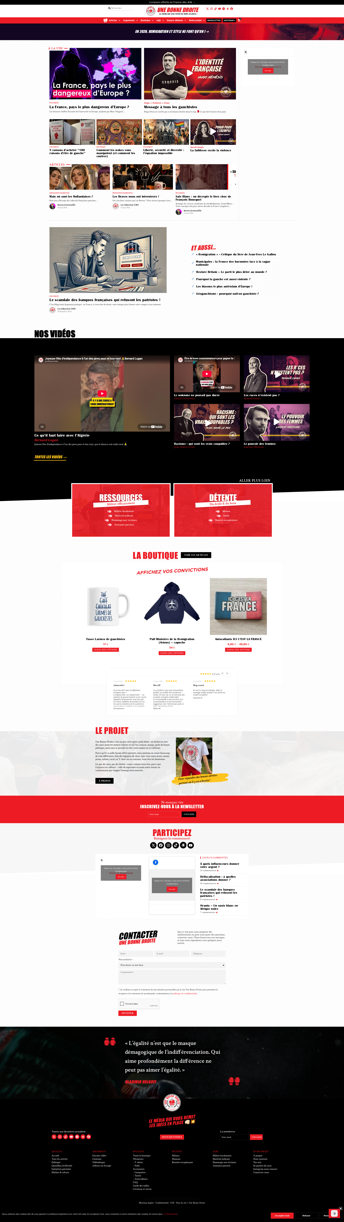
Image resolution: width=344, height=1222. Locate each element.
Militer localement (222, 1155)
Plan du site (181, 1202)
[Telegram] (223, 9)
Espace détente (175, 20)
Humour (176, 1159)
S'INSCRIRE (189, 814)
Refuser (306, 1215)
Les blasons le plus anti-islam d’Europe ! (224, 286)
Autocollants (141, 1179)
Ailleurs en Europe (101, 1165)
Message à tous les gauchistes (170, 107)
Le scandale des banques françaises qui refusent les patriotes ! (105, 300)
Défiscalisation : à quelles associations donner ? (218, 878)
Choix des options (105, 650)
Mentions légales (146, 1202)
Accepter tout (282, 1215)
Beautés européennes (182, 1162)
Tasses (138, 1175)
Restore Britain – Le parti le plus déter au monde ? (231, 271)
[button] (340, 1208)
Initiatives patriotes (59, 193)
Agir (158, 20)
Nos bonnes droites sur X (268, 66)
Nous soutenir (260, 1159)
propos (257, 1155)
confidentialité (170, 1214)
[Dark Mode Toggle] (334, 1213)
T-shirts (139, 1162)
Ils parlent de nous (262, 1165)
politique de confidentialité (185, 993)
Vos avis (257, 1162)
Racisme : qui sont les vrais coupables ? (202, 443)
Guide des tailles (141, 1185)
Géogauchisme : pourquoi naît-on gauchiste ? (227, 293)
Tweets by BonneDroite (121, 872)
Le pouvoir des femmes (260, 443)
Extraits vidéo (99, 1155)
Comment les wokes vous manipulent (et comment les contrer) (115, 153)
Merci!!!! (156, 685)
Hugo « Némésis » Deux (156, 102)
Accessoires (138, 1169)
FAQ (135, 1182)
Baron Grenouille (66, 205)
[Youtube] (219, 9)
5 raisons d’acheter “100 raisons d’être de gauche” (67, 151)
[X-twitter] (207, 9)
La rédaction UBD (130, 205)
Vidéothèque (98, 1162)
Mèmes (175, 1155)
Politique (54, 103)
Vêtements (138, 1159)
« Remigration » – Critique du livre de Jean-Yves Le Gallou (236, 254)
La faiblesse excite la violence (210, 150)
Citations (96, 1159)
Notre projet (195, 20)
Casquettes (140, 1172)
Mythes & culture (60, 1172)
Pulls (137, 1165)
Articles (113, 20)
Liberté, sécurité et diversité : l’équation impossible (163, 151)
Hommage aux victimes (224, 1162)
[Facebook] (232, 9)
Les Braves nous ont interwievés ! (136, 196)
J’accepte (268, 70)
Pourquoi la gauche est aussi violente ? (223, 279)
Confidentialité (268, 65)
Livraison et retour (142, 1189)
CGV (172, 1202)
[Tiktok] (215, 9)
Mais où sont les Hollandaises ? (71, 196)
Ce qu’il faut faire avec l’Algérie (61, 435)
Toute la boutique (141, 1155)
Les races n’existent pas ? (262, 395)
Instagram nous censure (265, 1169)
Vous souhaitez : (125, 959)
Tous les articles (60, 1159)
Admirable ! (118, 685)
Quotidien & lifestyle (62, 1165)
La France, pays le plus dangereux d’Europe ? (89, 107)
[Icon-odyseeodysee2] (228, 9)
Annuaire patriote (221, 1165)
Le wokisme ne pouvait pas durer (197, 395)
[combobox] (121, 8)
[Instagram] (211, 9)
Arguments (129, 20)
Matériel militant (221, 1159)
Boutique (145, 20)
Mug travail (198, 685)
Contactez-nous (261, 1172)
